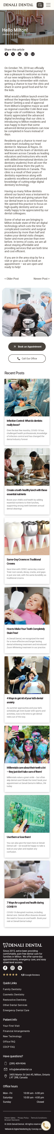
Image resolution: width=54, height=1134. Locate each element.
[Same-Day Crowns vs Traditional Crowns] (26, 536)
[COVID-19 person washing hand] (26, 879)
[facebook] (5, 968)
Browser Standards (12, 1120)
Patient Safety (9, 1118)
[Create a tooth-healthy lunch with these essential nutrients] (26, 467)
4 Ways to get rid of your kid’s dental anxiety (25, 700)
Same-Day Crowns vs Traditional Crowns (24, 561)
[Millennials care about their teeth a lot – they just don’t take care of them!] (26, 744)
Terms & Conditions (39, 1118)
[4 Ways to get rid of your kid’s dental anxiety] (26, 675)
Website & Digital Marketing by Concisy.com (23, 1129)
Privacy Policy (23, 1118)
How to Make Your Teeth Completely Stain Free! (26, 630)
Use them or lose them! (19, 837)
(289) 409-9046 (17, 1063)
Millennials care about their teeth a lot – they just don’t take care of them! (26, 769)
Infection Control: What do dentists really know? (24, 422)
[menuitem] (25, 989)
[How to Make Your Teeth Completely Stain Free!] (26, 606)
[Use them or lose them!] (26, 814)
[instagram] (12, 968)
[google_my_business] (20, 968)
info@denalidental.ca (20, 1069)
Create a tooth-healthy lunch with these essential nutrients (27, 492)
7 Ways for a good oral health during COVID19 (25, 904)
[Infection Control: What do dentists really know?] (26, 397)
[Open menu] (48, 5)
